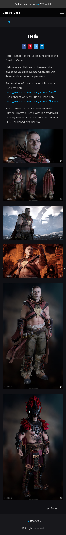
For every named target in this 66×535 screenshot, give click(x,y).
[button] (53, 508)
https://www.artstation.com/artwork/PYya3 (32, 101)
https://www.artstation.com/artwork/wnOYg (32, 92)
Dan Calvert (11, 12)
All (9, 22)
